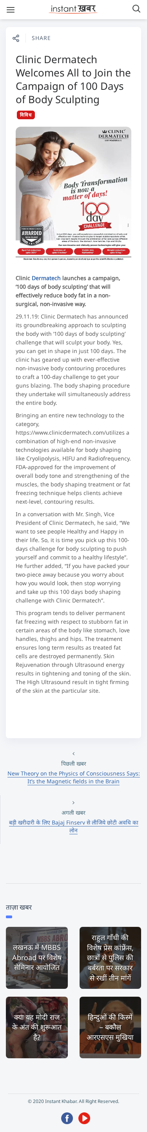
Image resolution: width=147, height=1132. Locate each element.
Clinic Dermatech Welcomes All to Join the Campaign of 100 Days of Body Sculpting (73, 79)
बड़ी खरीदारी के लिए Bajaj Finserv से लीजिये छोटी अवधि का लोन (73, 826)
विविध (26, 114)
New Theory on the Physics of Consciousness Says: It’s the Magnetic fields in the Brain (73, 777)
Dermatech (46, 278)
